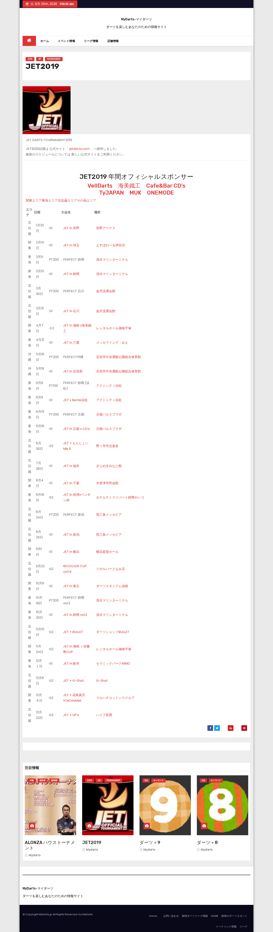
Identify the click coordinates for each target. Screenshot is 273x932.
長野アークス (105, 228)
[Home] (29, 41)
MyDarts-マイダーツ (136, 19)
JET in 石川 (71, 311)
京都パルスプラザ (109, 414)
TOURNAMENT (54, 58)
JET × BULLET (73, 632)
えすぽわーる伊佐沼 (110, 245)
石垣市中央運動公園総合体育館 (118, 357)
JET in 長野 (71, 228)
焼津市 (43, 780)
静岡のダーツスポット (234, 916)
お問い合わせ (171, 916)
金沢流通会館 (105, 291)
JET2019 (91, 842)
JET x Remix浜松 (75, 400)
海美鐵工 (129, 185)
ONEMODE (160, 192)
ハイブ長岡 (104, 715)
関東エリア (34, 200)
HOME (214, 916)
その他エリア (86, 200)
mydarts (34, 855)
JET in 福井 (71, 466)
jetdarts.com (79, 148)
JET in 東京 (71, 586)
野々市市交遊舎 (107, 446)
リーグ (243, 926)
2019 (30, 58)
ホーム (44, 41)
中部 (32, 780)
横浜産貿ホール (107, 551)
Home (153, 916)
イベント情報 (66, 41)
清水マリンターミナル (112, 259)
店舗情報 (113, 41)
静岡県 (54, 780)
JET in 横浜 (71, 551)
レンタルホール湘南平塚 (113, 328)
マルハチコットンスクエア (115, 698)
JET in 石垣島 (73, 371)
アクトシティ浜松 (109, 385)
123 (146, 780)
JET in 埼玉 (71, 245)
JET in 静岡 (71, 274)
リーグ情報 (91, 41)
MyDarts (87, 914)
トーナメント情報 (226, 926)
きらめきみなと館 (109, 466)
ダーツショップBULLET (112, 632)
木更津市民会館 (107, 483)
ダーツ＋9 (149, 842)
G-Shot (102, 680)
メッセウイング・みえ (112, 342)
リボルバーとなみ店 (110, 569)
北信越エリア (67, 200)
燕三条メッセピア (109, 514)
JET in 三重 (71, 342)
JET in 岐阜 (71, 663)
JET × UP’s (71, 715)
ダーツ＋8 (207, 842)
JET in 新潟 (71, 534)
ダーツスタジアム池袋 (112, 586)
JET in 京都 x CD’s (76, 428)
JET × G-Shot (73, 680)
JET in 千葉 (71, 483)
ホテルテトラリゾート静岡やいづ (120, 497)
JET (39, 58)
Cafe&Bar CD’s (165, 185)
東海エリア (50, 200)
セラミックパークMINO (113, 663)
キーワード (158, 780)
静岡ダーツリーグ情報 (195, 916)
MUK (135, 192)
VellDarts (100, 185)
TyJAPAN (111, 192)
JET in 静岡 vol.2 (75, 614)
